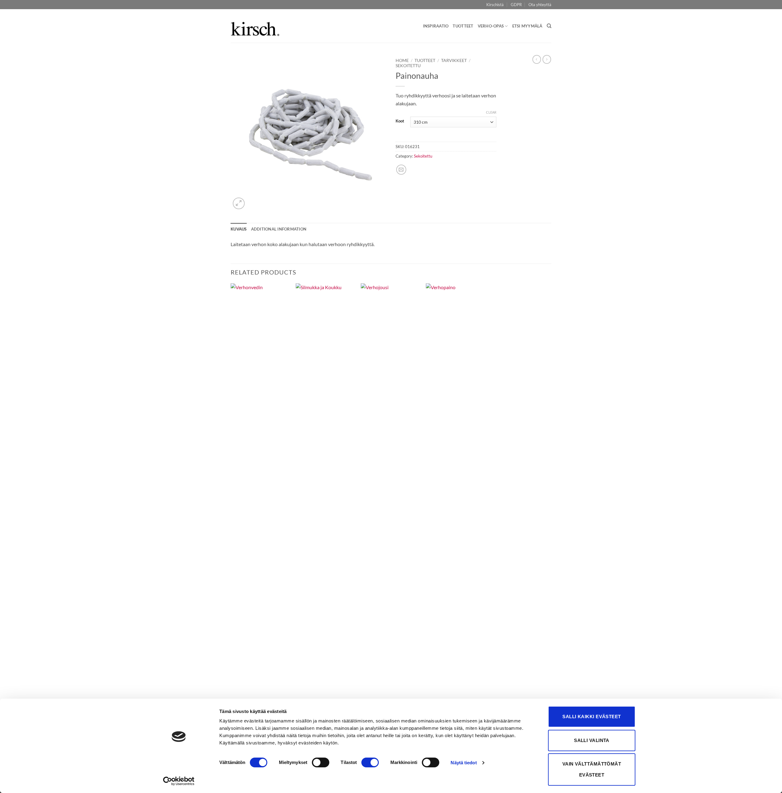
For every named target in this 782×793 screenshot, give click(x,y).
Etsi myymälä (527, 26)
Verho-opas (491, 26)
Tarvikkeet (454, 60)
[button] (239, 203)
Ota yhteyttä (539, 4)
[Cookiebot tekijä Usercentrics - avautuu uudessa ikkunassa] (179, 781)
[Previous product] (547, 59)
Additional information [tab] (279, 229)
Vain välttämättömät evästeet (591, 769)
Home (402, 60)
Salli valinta (591, 740)
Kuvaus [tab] (239, 229)
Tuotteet (463, 26)
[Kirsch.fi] (255, 26)
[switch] (320, 762)
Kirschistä (495, 4)
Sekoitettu (408, 65)
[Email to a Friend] (401, 170)
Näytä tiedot (464, 762)
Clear (491, 112)
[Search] (549, 26)
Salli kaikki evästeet (591, 716)
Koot (400, 121)
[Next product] (536, 59)
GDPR (516, 4)
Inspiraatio (436, 26)
